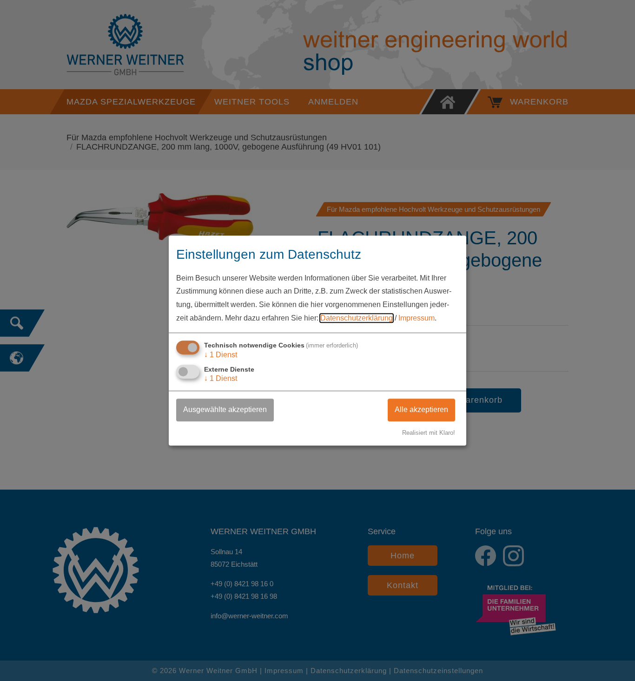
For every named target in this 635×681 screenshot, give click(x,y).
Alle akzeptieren (421, 409)
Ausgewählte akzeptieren (225, 409)
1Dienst (220, 355)
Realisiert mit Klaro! (428, 432)
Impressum (416, 318)
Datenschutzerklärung (356, 318)
